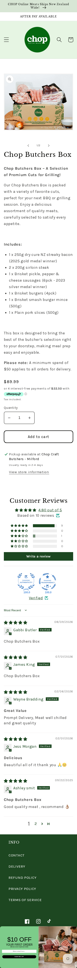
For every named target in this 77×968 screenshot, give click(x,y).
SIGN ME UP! (19, 956)
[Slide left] (28, 145)
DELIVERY (17, 866)
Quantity (11, 408)
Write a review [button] (38, 556)
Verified (36, 598)
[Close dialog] (75, 928)
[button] (6, 39)
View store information (29, 472)
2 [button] (36, 823)
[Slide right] (48, 145)
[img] (15, 622)
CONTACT (17, 855)
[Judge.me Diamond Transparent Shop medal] (47, 581)
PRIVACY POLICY (22, 889)
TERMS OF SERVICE (25, 900)
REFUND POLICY (22, 878)
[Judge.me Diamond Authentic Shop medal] (26, 581)
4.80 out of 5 (50, 510)
